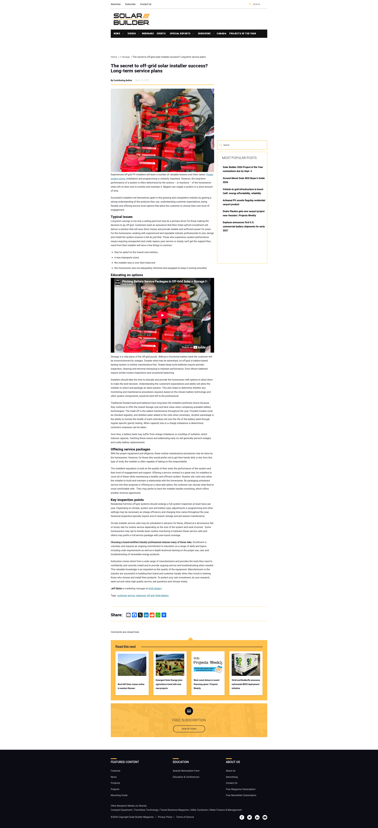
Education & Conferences (186, 777)
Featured (115, 771)
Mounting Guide (119, 795)
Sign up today (189, 729)
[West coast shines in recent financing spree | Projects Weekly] (208, 665)
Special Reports (180, 33)
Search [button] (250, 4)
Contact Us (145, 4)
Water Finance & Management (226, 810)
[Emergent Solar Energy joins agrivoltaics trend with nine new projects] (170, 665)
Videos (132, 33)
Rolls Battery (155, 588)
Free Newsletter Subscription (241, 795)
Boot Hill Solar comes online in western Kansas (131, 686)
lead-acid (141, 595)
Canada (221, 33)
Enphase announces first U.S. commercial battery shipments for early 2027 (244, 227)
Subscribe (130, 4)
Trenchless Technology (146, 810)
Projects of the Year (242, 33)
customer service (126, 595)
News (117, 33)
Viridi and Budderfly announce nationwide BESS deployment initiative (246, 684)
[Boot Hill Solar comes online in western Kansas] (132, 665)
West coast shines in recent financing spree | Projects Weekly (206, 684)
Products (115, 783)
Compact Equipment (121, 810)
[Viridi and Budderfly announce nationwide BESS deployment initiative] (246, 665)
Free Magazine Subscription (240, 789)
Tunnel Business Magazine (174, 810)
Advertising (232, 777)
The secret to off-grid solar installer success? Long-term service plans (159, 68)
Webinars (148, 33)
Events (161, 33)
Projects (115, 789)
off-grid (150, 595)
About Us (230, 771)
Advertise (116, 4)
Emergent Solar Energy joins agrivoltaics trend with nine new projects (169, 684)
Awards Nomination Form (186, 771)
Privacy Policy (165, 817)
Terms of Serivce (185, 817)
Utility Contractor (199, 810)
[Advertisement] (239, 310)
